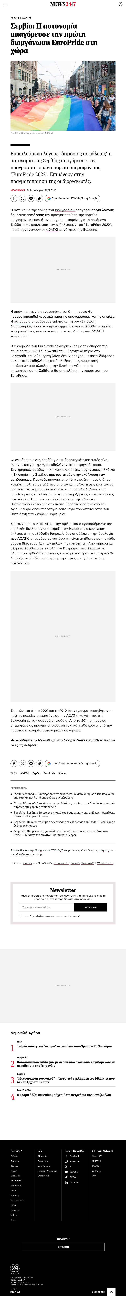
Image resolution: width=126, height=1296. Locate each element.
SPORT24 (96, 1161)
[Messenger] (31, 198)
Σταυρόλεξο (61, 863)
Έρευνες (14, 1195)
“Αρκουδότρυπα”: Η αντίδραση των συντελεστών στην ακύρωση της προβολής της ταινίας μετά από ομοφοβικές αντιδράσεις (64, 796)
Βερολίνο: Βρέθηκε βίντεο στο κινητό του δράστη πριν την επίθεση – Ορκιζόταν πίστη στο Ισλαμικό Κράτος (64, 814)
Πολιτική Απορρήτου (47, 1171)
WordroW (87, 863)
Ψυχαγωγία (15, 1186)
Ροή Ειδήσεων (17, 1200)
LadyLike (96, 1171)
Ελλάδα (14, 1156)
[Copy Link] (39, 198)
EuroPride (49, 773)
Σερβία (36, 773)
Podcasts (14, 1210)
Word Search (105, 863)
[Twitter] (22, 198)
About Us (42, 1156)
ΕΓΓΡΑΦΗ (63, 1247)
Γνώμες (14, 1171)
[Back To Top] (111, 1292)
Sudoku (75, 863)
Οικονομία (15, 1176)
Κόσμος (15, 18)
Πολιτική (14, 1161)
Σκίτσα (13, 1205)
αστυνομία (23, 321)
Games (27, 863)
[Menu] (5, 4)
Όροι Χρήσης (44, 1166)
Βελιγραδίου (65, 210)
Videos (13, 1215)
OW (94, 1176)
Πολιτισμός (15, 1181)
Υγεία (13, 1191)
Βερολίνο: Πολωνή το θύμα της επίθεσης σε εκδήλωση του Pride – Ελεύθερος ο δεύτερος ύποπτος (64, 824)
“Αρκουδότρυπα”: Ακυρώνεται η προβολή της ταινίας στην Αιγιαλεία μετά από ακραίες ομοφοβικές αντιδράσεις (64, 805)
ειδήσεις (30, 745)
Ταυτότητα (43, 1161)
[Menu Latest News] (120, 4)
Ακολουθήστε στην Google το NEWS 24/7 (36, 850)
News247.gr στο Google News (62, 740)
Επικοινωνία (43, 1176)
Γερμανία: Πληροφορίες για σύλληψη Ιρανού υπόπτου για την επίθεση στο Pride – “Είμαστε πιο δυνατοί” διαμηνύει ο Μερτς (61, 833)
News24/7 (97, 1156)
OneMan (96, 1166)
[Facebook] (13, 198)
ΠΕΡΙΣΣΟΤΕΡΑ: (18, 788)
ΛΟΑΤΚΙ (26, 18)
